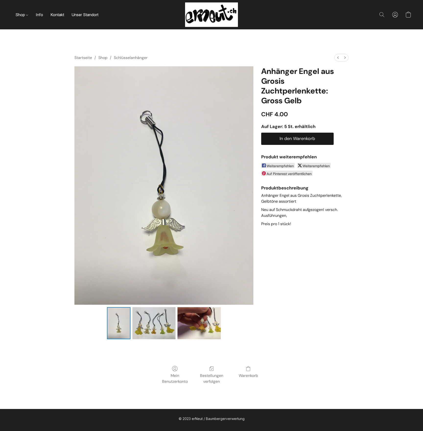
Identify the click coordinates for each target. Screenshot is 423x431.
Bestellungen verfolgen (211, 378)
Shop (20, 14)
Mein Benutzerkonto (175, 378)
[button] (211, 14)
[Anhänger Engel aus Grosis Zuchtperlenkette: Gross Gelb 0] (118, 323)
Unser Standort (84, 14)
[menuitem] (338, 57)
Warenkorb (248, 375)
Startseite (83, 57)
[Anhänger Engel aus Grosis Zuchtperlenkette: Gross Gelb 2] (199, 323)
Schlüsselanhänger (131, 57)
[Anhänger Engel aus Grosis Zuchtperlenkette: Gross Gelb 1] (154, 323)
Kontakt (57, 14)
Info (39, 14)
